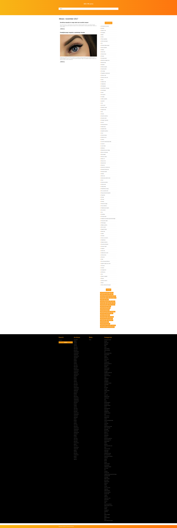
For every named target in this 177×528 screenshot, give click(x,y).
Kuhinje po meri (103, 137)
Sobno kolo (103, 250)
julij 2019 (75, 444)
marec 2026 (75, 347)
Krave (105, 414)
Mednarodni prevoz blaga (105, 150)
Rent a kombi (103, 227)
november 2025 (76, 353)
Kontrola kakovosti (104, 124)
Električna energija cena (105, 60)
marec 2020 (75, 438)
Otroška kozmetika (104, 182)
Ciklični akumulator (104, 41)
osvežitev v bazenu (111, 304)
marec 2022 (75, 408)
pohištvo (109, 306)
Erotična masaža (104, 66)
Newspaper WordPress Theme (64, 526)
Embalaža (102, 64)
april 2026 (75, 345)
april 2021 (75, 423)
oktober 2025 (76, 354)
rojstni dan (102, 313)
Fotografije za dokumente (105, 73)
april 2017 (75, 459)
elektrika (111, 292)
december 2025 (76, 351)
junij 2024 (75, 378)
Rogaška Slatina (104, 229)
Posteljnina (103, 214)
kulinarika (102, 299)
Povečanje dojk (103, 216)
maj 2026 (75, 344)
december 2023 (76, 387)
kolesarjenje (102, 297)
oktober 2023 (76, 390)
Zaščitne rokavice (104, 280)
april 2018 (75, 451)
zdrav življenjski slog (104, 327)
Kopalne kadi (103, 126)
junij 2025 (75, 360)
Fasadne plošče (106, 369)
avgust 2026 (76, 339)
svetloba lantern (103, 320)
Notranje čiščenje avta (105, 169)
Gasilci (102, 79)
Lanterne (102, 139)
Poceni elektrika (104, 205)
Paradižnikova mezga (105, 188)
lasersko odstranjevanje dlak (105, 301)
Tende (102, 259)
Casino (102, 36)
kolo (107, 297)
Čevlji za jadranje (106, 348)
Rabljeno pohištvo (107, 478)
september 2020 (76, 432)
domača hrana (106, 292)
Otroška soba (103, 184)
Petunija (102, 197)
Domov (61, 8)
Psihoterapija (103, 222)
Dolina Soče (103, 51)
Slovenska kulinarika (104, 244)
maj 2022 (75, 405)
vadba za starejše (103, 325)
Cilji (101, 43)
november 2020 (76, 429)
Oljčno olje (103, 175)
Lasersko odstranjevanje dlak (106, 141)
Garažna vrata (103, 75)
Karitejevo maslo (104, 107)
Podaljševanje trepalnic (107, 466)
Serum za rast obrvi (104, 237)
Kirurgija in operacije (104, 120)
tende (108, 320)
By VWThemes (71, 526)
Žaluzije (102, 278)
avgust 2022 (76, 402)
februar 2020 (76, 439)
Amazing (102, 28)
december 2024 (76, 369)
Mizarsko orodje (104, 156)
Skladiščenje (106, 489)
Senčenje (102, 235)
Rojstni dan (103, 231)
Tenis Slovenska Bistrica (105, 261)
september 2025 (76, 356)
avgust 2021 (76, 417)
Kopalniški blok (103, 128)
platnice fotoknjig (103, 306)
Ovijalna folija (103, 186)
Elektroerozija (103, 62)
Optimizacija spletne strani (108, 445)
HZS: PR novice (88, 4)
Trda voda (102, 265)
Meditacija (105, 424)
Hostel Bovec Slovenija (105, 88)
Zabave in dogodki (104, 276)
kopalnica (110, 297)
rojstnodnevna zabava (109, 313)
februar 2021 (76, 426)
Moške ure (103, 158)
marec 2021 (75, 424)
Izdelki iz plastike (104, 98)
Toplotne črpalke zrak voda (105, 263)
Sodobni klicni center (104, 252)
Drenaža (105, 360)
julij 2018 (75, 450)
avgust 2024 (76, 375)
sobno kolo (102, 318)
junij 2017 (75, 456)
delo (101, 292)
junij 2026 (75, 342)
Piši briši (102, 199)
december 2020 (76, 427)
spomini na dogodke (109, 318)
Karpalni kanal (103, 109)
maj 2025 (75, 362)
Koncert (102, 122)
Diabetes (102, 49)
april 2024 (75, 381)
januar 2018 (75, 453)
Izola (102, 103)
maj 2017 (75, 457)
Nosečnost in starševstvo (105, 167)
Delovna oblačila (104, 47)
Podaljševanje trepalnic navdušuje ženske (72, 32)
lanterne (107, 299)
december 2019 (76, 442)
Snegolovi (102, 248)
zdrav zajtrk (113, 325)
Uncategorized (103, 269)
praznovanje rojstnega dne (105, 309)
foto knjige (107, 294)
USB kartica (106, 511)
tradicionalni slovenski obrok (105, 323)
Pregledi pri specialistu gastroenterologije (108, 218)
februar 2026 (76, 348)
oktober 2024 (76, 372)
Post (102, 212)
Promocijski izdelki (104, 220)
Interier (102, 92)
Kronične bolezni (104, 135)
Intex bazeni (103, 94)
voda (109, 325)
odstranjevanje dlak (104, 304)
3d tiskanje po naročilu (105, 26)
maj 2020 (75, 436)
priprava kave (112, 311)
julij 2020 (75, 435)
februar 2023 (76, 396)
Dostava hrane (106, 359)
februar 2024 (76, 384)
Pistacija (102, 201)
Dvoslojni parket (104, 58)
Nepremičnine (106, 435)
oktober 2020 (76, 430)
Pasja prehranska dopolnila (108, 456)
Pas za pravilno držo (104, 190)
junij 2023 (75, 393)
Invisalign (102, 96)
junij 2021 (75, 420)
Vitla (102, 274)
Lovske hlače (103, 145)
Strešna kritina (106, 499)
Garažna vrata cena (104, 77)
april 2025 (75, 363)
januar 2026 (75, 350)
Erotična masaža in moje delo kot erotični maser (74, 22)
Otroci (105, 447)
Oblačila (102, 173)
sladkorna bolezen (103, 316)
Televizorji (105, 501)
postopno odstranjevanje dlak (105, 308)
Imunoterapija (103, 90)
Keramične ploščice (107, 402)
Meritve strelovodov (104, 152)
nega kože (112, 301)
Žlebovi (102, 282)
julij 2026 (75, 341)
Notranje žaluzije (104, 171)
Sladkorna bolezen (104, 242)
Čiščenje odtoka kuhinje (105, 45)
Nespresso (103, 165)
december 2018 (76, 447)
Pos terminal (106, 468)
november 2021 (76, 414)
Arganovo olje (103, 30)
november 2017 (76, 454)
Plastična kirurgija (104, 203)
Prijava (90, 339)
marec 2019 (75, 445)
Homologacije (106, 381)
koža (115, 297)
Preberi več (62, 29)
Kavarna (102, 113)
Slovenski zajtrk (104, 246)
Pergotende (106, 457)
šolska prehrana (111, 327)
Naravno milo (103, 160)
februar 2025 (76, 366)
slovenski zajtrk (110, 316)
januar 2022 (75, 411)
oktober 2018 (76, 448)
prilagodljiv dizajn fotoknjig (105, 311)
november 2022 (76, 399)
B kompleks (103, 32)
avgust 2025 (76, 357)
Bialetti (102, 34)
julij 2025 (75, 359)
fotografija (102, 294)
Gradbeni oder (103, 81)
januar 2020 (75, 441)
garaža (111, 294)
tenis (111, 320)
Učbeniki (102, 267)
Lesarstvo (102, 143)
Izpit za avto (103, 105)
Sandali (102, 233)
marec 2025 (75, 365)
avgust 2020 (76, 433)
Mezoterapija (103, 154)
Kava (102, 111)
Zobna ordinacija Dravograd (106, 284)
